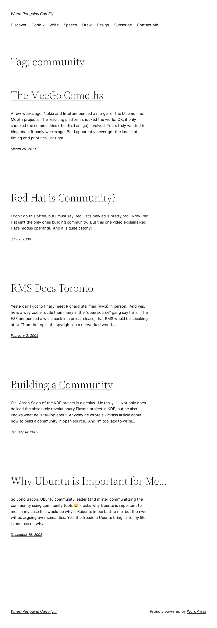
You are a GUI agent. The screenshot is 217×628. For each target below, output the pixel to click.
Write (54, 25)
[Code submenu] (43, 25)
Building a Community (62, 384)
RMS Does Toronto (52, 288)
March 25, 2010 (23, 149)
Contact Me (147, 25)
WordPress (196, 611)
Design (103, 25)
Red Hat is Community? (63, 197)
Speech (70, 25)
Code (36, 25)
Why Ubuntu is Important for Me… (89, 481)
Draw (87, 25)
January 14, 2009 (24, 432)
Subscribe (123, 25)
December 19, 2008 (26, 534)
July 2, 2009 (21, 239)
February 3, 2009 (24, 335)
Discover (18, 25)
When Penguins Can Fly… (34, 13)
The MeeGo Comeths (57, 95)
